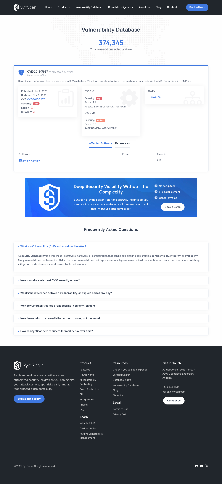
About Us (144, 7)
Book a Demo (197, 7)
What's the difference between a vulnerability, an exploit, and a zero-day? (66, 293)
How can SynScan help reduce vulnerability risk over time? (56, 331)
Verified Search (121, 374)
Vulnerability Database (89, 7)
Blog (158, 7)
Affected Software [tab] (100, 143)
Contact (172, 7)
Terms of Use (120, 409)
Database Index (122, 380)
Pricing (84, 404)
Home (48, 7)
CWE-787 (156, 96)
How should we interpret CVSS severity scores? (50, 280)
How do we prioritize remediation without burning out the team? (60, 318)
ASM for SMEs (88, 428)
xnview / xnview (31, 160)
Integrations (87, 399)
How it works (87, 374)
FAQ (82, 409)
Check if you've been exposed (130, 369)
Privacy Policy (121, 414)
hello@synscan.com (173, 391)
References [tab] (122, 143)
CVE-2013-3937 (36, 99)
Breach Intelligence (119, 7)
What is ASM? (87, 423)
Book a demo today (29, 398)
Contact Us (174, 400)
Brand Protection (89, 389)
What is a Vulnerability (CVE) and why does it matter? (53, 246)
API (81, 394)
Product (63, 7)
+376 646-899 (170, 386)
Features (85, 369)
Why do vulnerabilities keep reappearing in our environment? (58, 305)
